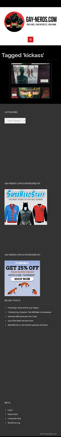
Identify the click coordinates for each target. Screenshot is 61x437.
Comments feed (14, 418)
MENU (30, 3)
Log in (10, 410)
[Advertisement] (30, 368)
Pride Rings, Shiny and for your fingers (23, 308)
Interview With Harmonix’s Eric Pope (22, 316)
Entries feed (12, 414)
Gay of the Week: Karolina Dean (20, 321)
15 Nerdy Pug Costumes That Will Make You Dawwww (29, 312)
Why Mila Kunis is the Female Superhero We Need (28, 325)
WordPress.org (14, 423)
